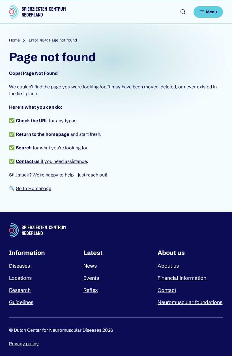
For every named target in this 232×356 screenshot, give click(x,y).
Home (14, 40)
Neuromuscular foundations (190, 302)
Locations (20, 278)
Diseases (19, 266)
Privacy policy (24, 343)
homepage (57, 134)
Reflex (90, 290)
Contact (167, 290)
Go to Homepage (33, 188)
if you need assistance (51, 161)
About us (168, 266)
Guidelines (21, 302)
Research (20, 290)
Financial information (182, 278)
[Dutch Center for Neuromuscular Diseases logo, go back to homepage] (37, 12)
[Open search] (183, 12)
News (90, 266)
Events (91, 278)
